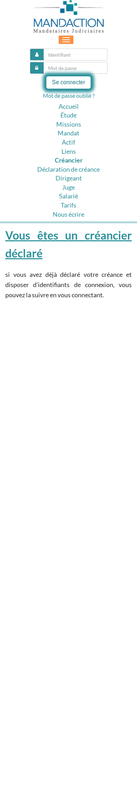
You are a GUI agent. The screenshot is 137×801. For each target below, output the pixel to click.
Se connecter (68, 82)
